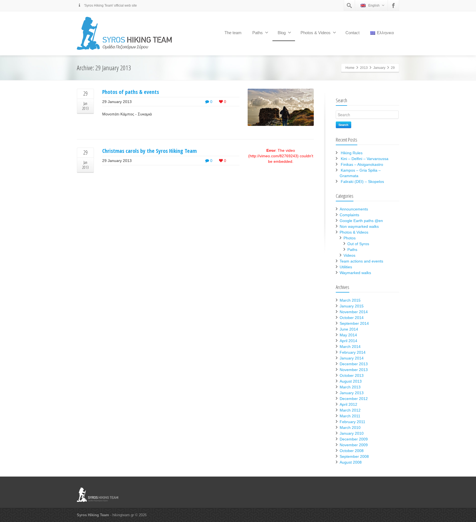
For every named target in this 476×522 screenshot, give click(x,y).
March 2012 (350, 410)
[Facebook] (393, 5)
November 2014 (354, 312)
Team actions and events (361, 261)
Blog (282, 32)
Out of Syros (358, 244)
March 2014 (350, 346)
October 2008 (352, 450)
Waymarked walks (355, 273)
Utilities (346, 267)
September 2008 (354, 456)
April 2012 (348, 404)
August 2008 (351, 462)
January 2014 (352, 358)
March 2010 (350, 427)
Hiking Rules (352, 153)
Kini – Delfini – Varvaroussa (364, 158)
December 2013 (354, 364)
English (374, 5)
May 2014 (348, 335)
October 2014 (352, 317)
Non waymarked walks (359, 226)
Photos (350, 238)
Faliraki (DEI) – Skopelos (362, 181)
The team (233, 32)
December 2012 (354, 398)
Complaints (349, 215)
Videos (349, 255)
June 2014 (349, 329)
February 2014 (353, 352)
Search (343, 125)
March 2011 (350, 416)
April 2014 (348, 341)
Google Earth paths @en (361, 220)
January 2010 (352, 433)
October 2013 (352, 375)
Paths (257, 32)
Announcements (354, 209)
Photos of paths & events (130, 92)
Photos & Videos (316, 32)
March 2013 (350, 387)
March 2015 (350, 300)
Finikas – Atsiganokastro (362, 164)
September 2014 (354, 323)
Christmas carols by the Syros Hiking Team (149, 151)
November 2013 (354, 369)
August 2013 (351, 381)
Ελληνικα (385, 32)
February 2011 (352, 422)
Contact (352, 32)
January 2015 (352, 306)
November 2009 (354, 445)
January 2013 (352, 393)
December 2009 (354, 439)
